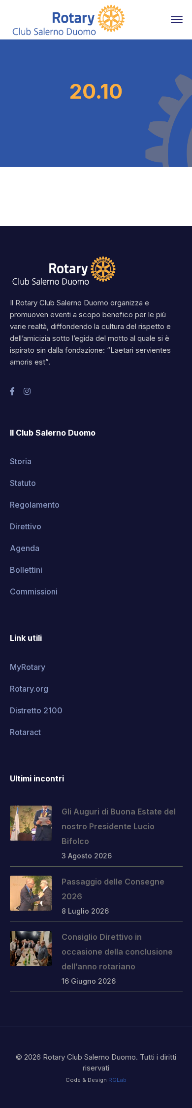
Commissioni (34, 591)
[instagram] (27, 391)
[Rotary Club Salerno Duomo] (69, 19)
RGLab (117, 1079)
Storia (21, 461)
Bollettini (26, 570)
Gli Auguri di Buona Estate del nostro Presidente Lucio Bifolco (119, 826)
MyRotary (27, 667)
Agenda (24, 548)
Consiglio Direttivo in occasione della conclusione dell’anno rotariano (117, 951)
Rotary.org (29, 689)
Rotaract (25, 732)
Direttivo (25, 526)
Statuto (23, 483)
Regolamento (35, 505)
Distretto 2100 (36, 710)
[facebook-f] (12, 391)
